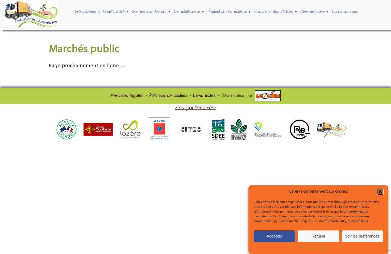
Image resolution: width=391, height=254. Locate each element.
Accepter (274, 236)
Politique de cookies (316, 247)
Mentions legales (127, 96)
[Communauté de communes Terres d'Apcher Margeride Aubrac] (267, 137)
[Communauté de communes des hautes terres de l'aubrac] (239, 139)
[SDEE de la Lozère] (218, 139)
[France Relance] (66, 139)
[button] (380, 191)
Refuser (318, 236)
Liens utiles (204, 96)
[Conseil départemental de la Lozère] (130, 139)
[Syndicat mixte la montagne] (331, 136)
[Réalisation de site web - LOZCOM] (268, 96)
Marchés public (84, 49)
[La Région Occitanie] (98, 135)
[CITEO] (191, 135)
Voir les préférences (362, 236)
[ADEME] (159, 140)
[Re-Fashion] (299, 139)
